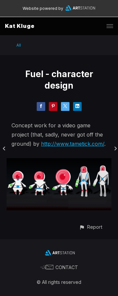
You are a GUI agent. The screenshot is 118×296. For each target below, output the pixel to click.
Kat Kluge (20, 26)
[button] (90, 227)
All (18, 45)
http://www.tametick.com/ (72, 143)
